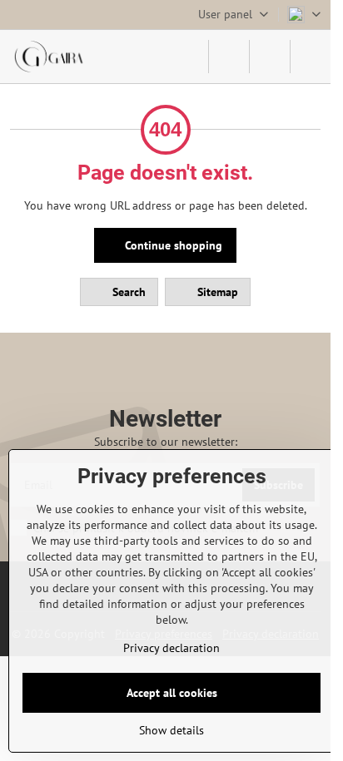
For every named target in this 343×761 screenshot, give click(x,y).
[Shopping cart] (270, 56)
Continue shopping (172, 245)
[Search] (229, 56)
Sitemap (216, 291)
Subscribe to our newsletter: (165, 441)
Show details (171, 730)
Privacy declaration (171, 647)
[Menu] (311, 56)
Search (127, 291)
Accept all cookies (172, 692)
